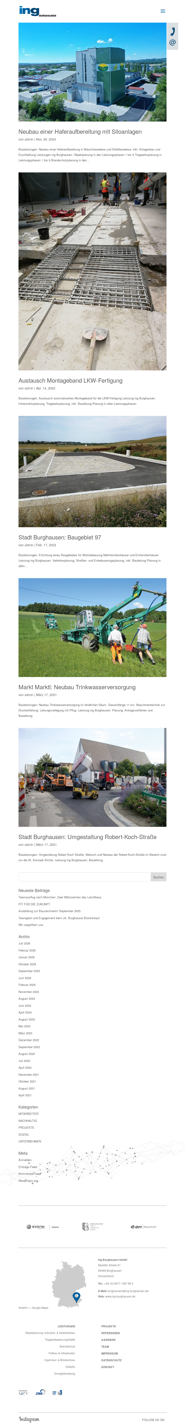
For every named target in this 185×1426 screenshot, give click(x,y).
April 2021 (25, 1095)
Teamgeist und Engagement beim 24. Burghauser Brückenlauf (58, 918)
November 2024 (28, 992)
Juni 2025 (24, 978)
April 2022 (25, 1067)
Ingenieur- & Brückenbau (60, 1360)
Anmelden (25, 1160)
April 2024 (25, 1012)
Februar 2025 (27, 984)
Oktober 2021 (27, 1081)
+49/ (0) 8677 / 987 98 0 (118, 1283)
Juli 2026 (24, 943)
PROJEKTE (26, 1127)
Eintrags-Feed (27, 1167)
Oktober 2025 (27, 964)
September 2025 (29, 971)
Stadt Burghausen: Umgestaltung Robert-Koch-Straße (87, 836)
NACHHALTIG (27, 1120)
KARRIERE (108, 1340)
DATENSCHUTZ (111, 1360)
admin (29, 139)
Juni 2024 (24, 1005)
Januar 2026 (26, 957)
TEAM (105, 1347)
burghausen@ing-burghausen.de (128, 1291)
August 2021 (26, 1088)
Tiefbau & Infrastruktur (61, 1353)
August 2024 (26, 998)
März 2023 (25, 1033)
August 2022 (26, 1054)
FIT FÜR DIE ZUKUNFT (34, 904)
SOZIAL (23, 1134)
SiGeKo (70, 1367)
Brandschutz (67, 1346)
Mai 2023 (24, 1026)
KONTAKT (107, 1367)
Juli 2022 (24, 1061)
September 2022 (29, 1047)
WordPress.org (28, 1180)
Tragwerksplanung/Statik (60, 1339)
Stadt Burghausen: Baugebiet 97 (59, 537)
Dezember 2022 (28, 1040)
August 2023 (26, 1019)
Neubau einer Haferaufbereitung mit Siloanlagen (80, 131)
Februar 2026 (27, 950)
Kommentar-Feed (29, 1173)
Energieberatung (64, 1373)
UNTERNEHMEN (29, 1141)
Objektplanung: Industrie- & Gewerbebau (50, 1333)
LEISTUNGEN (66, 1326)
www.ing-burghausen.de (120, 1296)
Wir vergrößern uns (30, 925)
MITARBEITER (28, 1113)
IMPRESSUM (109, 1353)
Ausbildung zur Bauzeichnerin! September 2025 (49, 911)
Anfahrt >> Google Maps (33, 1307)
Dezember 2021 (28, 1074)
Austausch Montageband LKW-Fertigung (70, 380)
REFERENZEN (110, 1333)
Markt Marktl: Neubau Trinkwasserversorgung (77, 686)
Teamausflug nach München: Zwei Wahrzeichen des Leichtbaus (60, 897)
